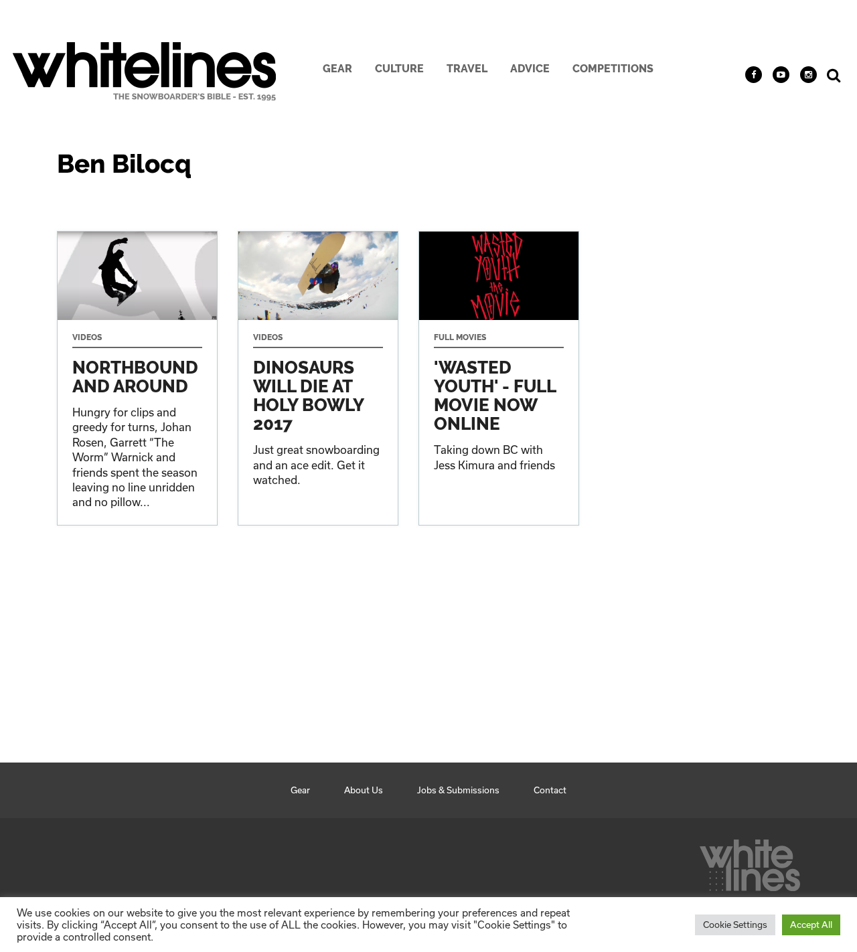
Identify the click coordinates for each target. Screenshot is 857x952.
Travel (467, 68)
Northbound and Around (137, 378)
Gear (337, 68)
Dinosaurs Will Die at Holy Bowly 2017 (318, 378)
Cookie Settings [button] (735, 924)
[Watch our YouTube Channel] (781, 74)
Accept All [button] (811, 924)
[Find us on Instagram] (808, 74)
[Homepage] (750, 861)
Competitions (612, 68)
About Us (363, 790)
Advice (530, 68)
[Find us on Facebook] (753, 74)
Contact (550, 790)
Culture (399, 68)
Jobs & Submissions (458, 790)
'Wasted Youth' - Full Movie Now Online (498, 378)
